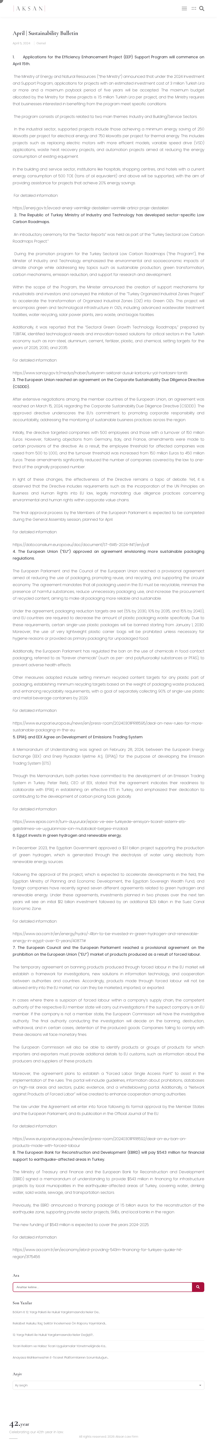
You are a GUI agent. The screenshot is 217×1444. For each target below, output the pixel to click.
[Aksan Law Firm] (29, 8)
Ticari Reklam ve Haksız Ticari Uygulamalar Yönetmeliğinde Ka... (59, 1346)
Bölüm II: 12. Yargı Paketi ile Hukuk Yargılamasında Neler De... (56, 1312)
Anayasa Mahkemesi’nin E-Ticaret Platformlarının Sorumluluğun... (60, 1357)
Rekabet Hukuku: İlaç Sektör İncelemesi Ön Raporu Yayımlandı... (59, 1323)
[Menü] (184, 8)
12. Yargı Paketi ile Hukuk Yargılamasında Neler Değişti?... (53, 1335)
